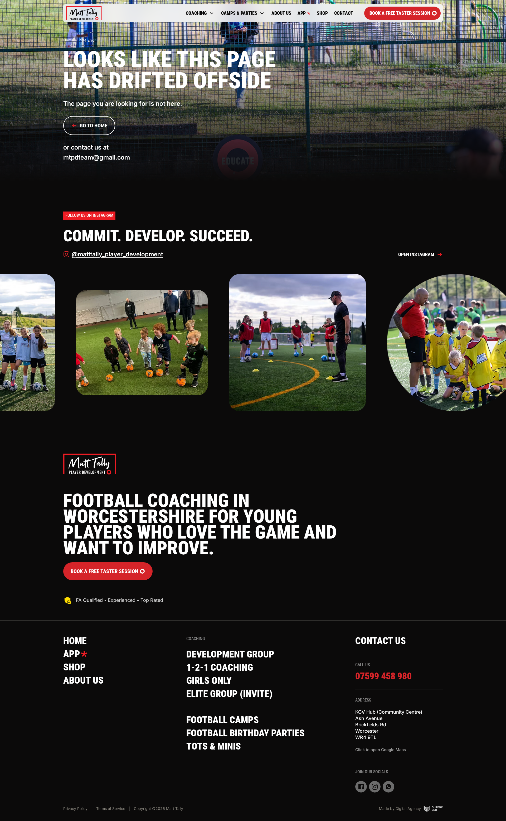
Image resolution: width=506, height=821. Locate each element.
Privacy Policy (75, 808)
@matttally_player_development (117, 254)
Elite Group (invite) (229, 693)
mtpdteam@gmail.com (96, 157)
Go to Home (93, 125)
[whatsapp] (388, 787)
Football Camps (222, 720)
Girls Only (209, 680)
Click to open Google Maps (380, 749)
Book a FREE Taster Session (399, 13)
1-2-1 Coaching (219, 667)
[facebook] (361, 787)
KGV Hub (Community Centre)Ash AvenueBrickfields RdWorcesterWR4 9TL (388, 724)
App (302, 13)
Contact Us (380, 640)
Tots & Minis (213, 746)
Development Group (230, 654)
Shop (322, 13)
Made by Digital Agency (400, 808)
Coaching (196, 13)
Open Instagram (416, 254)
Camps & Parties (239, 13)
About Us (281, 13)
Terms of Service (110, 808)
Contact (343, 13)
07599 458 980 (383, 676)
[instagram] (375, 787)
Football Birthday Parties (245, 733)
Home (68, 40)
